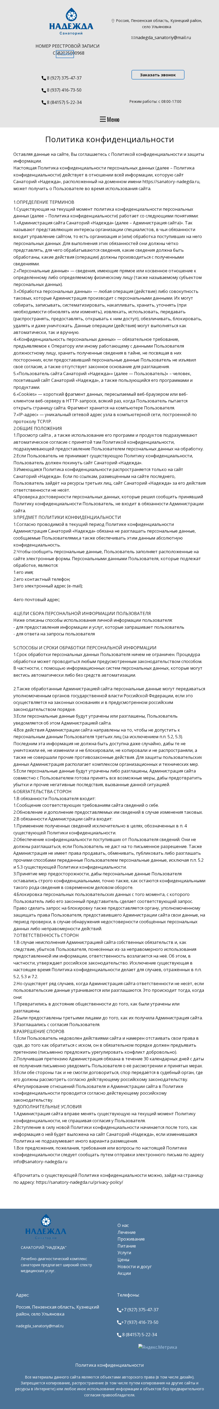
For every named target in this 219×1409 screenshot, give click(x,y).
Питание (127, 1246)
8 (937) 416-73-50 (63, 90)
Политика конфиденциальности (109, 1365)
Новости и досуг (135, 1266)
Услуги (124, 1253)
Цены (123, 1260)
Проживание (131, 1239)
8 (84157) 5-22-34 (63, 102)
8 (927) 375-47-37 (63, 78)
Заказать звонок (158, 74)
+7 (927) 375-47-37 (139, 1310)
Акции (124, 1273)
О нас (123, 1225)
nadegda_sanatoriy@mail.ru (163, 37)
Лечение (127, 1232)
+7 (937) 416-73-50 (139, 1322)
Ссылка (64, 54)
